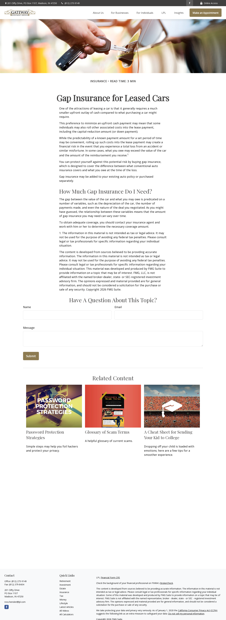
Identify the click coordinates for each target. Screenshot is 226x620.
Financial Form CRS (110, 577)
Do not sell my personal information (186, 613)
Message (29, 328)
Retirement (65, 581)
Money (62, 599)
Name (27, 307)
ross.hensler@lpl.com (15, 601)
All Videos (64, 610)
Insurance (64, 592)
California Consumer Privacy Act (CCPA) (197, 610)
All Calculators (66, 614)
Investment (65, 584)
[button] (98, 12)
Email (118, 307)
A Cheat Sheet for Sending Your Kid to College (168, 434)
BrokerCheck (166, 583)
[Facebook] (189, 3)
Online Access (211, 3)
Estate (62, 588)
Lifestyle (63, 603)
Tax (61, 595)
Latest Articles (66, 607)
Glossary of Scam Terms (107, 432)
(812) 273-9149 (72, 3)
